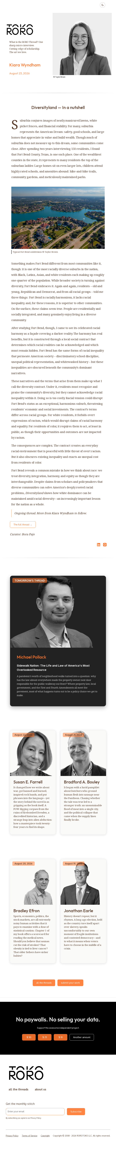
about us (40, 1089)
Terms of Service (29, 1135)
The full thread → (22, 524)
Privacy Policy (36, 1118)
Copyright (45, 1135)
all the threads (44, 982)
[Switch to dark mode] (102, 5)
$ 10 (61, 1037)
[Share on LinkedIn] (98, 545)
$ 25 (44, 1037)
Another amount (81, 1037)
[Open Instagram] (105, 545)
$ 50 (29, 1037)
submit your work (70, 982)
